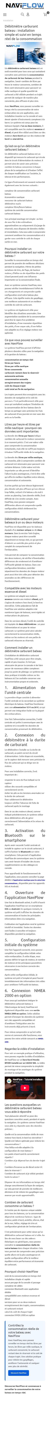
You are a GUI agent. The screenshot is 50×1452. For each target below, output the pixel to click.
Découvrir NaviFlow (18, 1373)
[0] (45, 14)
